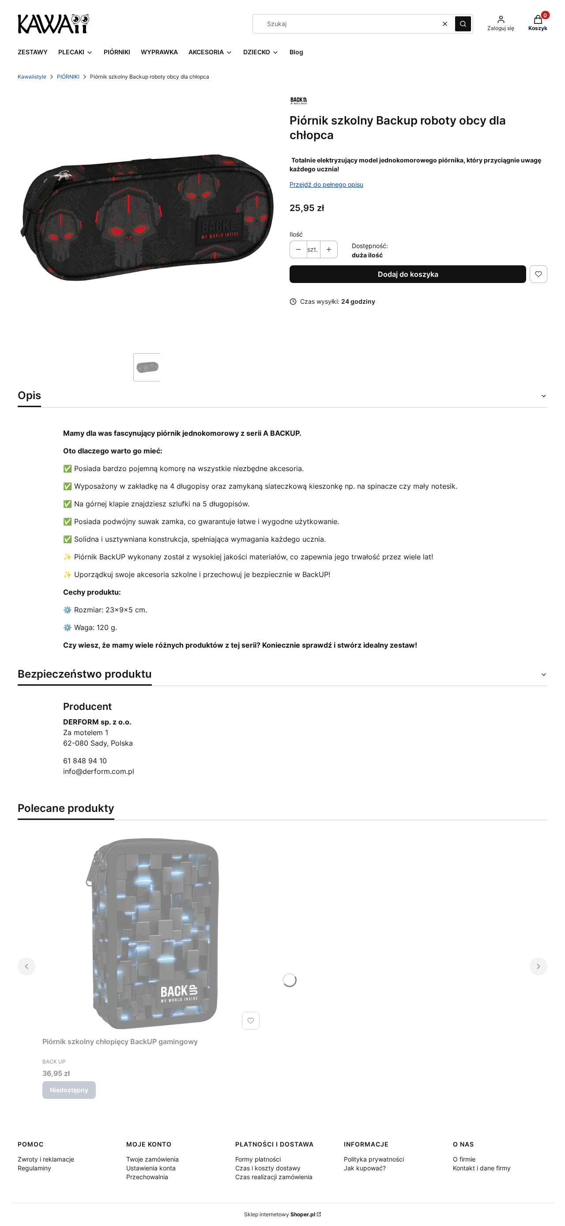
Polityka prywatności (374, 1159)
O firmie (464, 1159)
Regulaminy (34, 1168)
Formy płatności (258, 1159)
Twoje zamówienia (152, 1159)
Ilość (296, 234)
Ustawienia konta (151, 1168)
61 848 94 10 (85, 760)
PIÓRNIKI (68, 76)
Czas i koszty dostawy (268, 1168)
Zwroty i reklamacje (46, 1159)
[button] (463, 23)
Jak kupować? (365, 1168)
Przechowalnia (147, 1177)
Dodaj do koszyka (408, 274)
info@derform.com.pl (98, 771)
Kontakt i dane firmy (482, 1168)
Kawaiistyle (32, 76)
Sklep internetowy (279, 1214)
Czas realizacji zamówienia (274, 1177)
